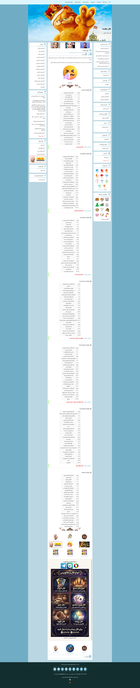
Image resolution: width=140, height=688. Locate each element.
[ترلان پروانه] (70, 46)
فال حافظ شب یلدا (40, 151)
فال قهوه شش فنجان (104, 99)
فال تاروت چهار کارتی (40, 63)
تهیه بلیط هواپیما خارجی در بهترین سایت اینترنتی (38, 125)
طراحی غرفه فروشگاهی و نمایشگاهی (40, 129)
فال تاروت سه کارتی (40, 60)
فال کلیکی (106, 139)
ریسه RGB (106, 157)
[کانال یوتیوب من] (58, 669)
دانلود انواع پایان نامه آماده (39, 133)
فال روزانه (93, 2)
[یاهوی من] (85, 669)
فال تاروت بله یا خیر (40, 84)
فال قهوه (106, 94)
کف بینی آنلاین (105, 109)
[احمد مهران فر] (85, 46)
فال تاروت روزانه (41, 48)
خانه (109, 2)
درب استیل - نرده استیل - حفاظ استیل (38, 117)
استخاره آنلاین (77, 2)
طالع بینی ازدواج (105, 118)
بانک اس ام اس (85, 2)
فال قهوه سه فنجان (104, 97)
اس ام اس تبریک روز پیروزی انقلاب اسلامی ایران (102, 52)
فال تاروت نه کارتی (40, 72)
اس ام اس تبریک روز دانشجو (102, 66)
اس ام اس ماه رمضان (104, 48)
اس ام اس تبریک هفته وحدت (102, 59)
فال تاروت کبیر (41, 51)
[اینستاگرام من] (73, 669)
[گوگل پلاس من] (62, 669)
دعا (107, 130)
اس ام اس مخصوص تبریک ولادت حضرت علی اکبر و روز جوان (103, 62)
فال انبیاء (106, 84)
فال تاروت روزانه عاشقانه (39, 81)
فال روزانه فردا (41, 180)
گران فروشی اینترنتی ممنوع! (38, 121)
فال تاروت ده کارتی (40, 75)
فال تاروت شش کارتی (40, 69)
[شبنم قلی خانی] (55, 46)
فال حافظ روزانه (41, 148)
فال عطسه (106, 28)
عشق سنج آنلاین (105, 148)
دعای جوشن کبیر (105, 127)
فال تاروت (99, 2)
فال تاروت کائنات (41, 54)
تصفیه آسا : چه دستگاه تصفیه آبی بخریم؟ (38, 97)
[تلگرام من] (81, 669)
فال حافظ (104, 2)
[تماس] (70, 669)
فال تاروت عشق (41, 78)
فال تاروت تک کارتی (40, 57)
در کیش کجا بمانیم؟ (40, 114)
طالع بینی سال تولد (104, 219)
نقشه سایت (64, 677)
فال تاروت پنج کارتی (40, 66)
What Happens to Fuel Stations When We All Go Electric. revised (38, 101)
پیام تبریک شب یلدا (40, 154)
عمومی (84, 657)
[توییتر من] (66, 669)
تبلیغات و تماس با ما (69, 2)
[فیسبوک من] (77, 669)
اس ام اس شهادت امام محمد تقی (102, 56)
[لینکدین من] (54, 669)
